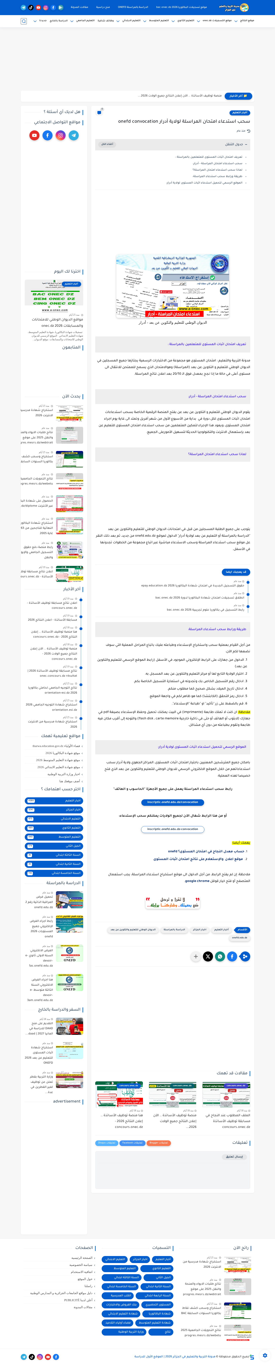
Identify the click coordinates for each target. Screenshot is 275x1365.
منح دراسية (103, 7)
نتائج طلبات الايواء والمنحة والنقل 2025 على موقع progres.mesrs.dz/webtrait (34, 438)
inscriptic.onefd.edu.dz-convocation (172, 829)
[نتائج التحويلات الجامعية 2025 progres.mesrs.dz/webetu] (69, 481)
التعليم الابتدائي (131, 21)
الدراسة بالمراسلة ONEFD (133, 7)
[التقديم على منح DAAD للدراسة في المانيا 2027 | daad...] (69, 1026)
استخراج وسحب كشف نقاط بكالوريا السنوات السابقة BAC (33, 459)
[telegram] (23, 7)
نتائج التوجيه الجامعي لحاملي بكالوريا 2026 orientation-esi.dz (52, 691)
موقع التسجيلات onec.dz (217, 21)
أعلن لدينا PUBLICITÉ (78, 1300)
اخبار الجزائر (199, 930)
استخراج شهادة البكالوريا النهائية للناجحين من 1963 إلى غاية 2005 (33, 528)
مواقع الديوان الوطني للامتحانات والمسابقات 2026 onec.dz (57, 323)
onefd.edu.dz (239, 938)
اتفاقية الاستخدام (81, 1272)
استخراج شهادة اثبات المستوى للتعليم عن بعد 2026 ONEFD (39, 1055)
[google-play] (60, 7)
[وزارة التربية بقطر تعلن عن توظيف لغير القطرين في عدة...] (69, 1079)
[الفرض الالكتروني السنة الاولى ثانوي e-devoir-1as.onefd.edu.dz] (69, 953)
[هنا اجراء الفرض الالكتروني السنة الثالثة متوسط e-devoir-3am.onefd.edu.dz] (69, 982)
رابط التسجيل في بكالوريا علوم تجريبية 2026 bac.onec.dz (205, 610)
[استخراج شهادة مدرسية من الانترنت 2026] (69, 413)
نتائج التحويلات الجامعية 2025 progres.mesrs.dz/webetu (33, 481)
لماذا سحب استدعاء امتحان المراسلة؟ (217, 170)
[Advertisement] (137, 59)
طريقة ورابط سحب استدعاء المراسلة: (217, 176)
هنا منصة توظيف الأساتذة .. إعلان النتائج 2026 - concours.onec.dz (176, 96)
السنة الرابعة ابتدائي (158, 1295)
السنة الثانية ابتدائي (54, 864)
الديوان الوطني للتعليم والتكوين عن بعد (133, 930)
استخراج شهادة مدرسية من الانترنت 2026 (34, 413)
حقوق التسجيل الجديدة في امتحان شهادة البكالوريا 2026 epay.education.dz (192, 586)
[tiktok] (31, 7)
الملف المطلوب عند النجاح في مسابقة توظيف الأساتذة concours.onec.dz (228, 1121)
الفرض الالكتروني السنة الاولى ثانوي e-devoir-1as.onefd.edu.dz (39, 958)
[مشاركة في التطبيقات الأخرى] (196, 956)
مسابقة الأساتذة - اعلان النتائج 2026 (52, 620)
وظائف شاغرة (106, 21)
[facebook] (53, 7)
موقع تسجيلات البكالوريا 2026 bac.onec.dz (181, 7)
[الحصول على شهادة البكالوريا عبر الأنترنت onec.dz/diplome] (69, 503)
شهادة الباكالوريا (160, 1313)
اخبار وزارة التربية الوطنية (64, 774)
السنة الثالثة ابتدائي (54, 855)
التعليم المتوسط (159, 21)
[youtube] (38, 7)
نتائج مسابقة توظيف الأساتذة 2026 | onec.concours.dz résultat (52, 674)
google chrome (197, 881)
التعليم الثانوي (185, 21)
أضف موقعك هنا (69, 781)
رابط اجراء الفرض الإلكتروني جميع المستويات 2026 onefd (41, 929)
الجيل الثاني (54, 846)
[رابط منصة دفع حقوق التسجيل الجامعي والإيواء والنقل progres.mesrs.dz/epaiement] (69, 550)
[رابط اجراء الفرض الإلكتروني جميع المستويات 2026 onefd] (69, 923)
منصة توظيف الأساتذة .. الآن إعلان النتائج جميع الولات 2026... (174, 1121)
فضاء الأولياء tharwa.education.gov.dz (56, 746)
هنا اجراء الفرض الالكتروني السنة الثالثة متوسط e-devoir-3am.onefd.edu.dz (40, 990)
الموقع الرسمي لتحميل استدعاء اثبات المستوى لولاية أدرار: (204, 183)
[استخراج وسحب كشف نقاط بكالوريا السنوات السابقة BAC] (69, 459)
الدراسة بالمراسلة (174, 930)
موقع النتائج (247, 21)
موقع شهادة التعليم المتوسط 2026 (58, 760)
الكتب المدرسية (121, 1295)
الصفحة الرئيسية (81, 1257)
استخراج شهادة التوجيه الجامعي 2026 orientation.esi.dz (51, 707)
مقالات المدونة (79, 7)
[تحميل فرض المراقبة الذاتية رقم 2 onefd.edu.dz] (69, 899)
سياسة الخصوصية (80, 1264)
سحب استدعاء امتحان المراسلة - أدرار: (217, 163)
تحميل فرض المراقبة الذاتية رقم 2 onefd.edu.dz (39, 902)
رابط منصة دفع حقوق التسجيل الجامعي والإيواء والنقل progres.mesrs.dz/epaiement (32, 553)
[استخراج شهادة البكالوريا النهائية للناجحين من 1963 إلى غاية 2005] (69, 525)
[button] (232, 956)
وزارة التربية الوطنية (131, 1332)
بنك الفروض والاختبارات (121, 1304)
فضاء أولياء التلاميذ (118, 1323)
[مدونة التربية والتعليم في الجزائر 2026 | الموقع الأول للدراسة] (234, 8)
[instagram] (46, 7)
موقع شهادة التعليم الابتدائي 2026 (58, 767)
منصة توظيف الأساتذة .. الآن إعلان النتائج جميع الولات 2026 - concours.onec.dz (53, 654)
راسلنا (88, 1286)
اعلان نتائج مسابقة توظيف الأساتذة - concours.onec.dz (33, 574)
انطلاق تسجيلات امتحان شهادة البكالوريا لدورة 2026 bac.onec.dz (199, 598)
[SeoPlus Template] (251, 1357)
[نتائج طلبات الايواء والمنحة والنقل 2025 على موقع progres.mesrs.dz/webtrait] (69, 435)
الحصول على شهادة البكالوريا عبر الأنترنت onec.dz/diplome (33, 504)
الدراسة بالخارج (59, 21)
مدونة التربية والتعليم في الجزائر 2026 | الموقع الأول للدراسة (174, 1357)
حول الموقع (85, 1279)
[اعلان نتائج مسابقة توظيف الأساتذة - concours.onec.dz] (69, 574)
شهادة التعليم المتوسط (155, 1323)
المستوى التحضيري (158, 1304)
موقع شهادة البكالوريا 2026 (62, 753)
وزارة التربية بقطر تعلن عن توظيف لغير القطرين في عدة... (41, 1085)
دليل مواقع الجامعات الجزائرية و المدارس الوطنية (61, 1293)
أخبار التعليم (240, 112)
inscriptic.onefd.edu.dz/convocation (172, 802)
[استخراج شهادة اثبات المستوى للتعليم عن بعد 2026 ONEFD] (69, 1050)
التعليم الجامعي (85, 21)
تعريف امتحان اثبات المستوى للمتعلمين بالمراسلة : (208, 157)
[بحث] (24, 21)
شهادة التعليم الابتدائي (123, 1313)
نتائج (168, 1332)
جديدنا (43, 21)
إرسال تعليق (234, 1157)
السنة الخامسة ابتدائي (54, 873)
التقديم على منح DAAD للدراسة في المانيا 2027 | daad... (39, 1029)
